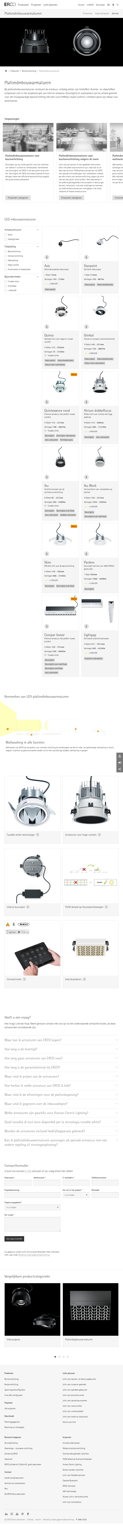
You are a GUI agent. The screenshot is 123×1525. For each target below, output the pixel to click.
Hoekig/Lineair (13, 239)
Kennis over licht (69, 1422)
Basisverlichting (14, 251)
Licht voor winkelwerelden (73, 1411)
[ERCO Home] (10, 4)
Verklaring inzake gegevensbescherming (34, 1255)
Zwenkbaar (12, 286)
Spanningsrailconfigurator (14, 1390)
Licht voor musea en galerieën (74, 1384)
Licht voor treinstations (72, 1502)
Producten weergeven (18, 197)
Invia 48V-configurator (13, 1395)
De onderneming (11, 1443)
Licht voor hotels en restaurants (75, 1416)
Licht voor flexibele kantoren (74, 1475)
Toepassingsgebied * (13, 1202)
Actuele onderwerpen (71, 1443)
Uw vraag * (9, 1214)
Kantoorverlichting (15, 256)
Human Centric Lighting (72, 1464)
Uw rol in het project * (72, 1190)
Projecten (36, 4)
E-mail (28, 1171)
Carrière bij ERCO (11, 1453)
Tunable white (13, 281)
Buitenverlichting (11, 1384)
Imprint (38, 1519)
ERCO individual (69, 1486)
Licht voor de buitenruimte (73, 1395)
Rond (10, 234)
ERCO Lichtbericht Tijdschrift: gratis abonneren (22, 1464)
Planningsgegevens (12, 1422)
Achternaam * (39, 1177)
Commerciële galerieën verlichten (76, 1453)
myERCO (90, 5)
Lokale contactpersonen (14, 1478)
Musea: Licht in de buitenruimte (75, 1496)
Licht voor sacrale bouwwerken (75, 1400)
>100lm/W (12, 290)
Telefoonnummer (99, 1177)
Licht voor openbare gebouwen (75, 1390)
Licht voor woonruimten (72, 1406)
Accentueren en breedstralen (19, 269)
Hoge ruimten (13, 265)
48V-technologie (69, 1491)
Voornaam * (9, 1177)
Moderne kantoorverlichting (74, 1448)
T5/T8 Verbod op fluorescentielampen (77, 1459)
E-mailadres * (68, 1177)
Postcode (95, 1190)
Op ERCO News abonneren (14, 1494)
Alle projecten (10, 1408)
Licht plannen (50, 4)
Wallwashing (13, 260)
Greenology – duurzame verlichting (18, 1448)
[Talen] (113, 5)
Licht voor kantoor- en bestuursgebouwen (79, 1379)
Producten (23, 4)
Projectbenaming (11, 1190)
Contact (81, 5)
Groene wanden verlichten (73, 1470)
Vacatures (8, 1459)
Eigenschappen (102, 13)
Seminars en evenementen (14, 1483)
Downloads (100, 5)
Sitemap (30, 1519)
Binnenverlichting (11, 1379)
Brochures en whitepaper (14, 1427)
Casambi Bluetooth (70, 1480)
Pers (6, 1488)
